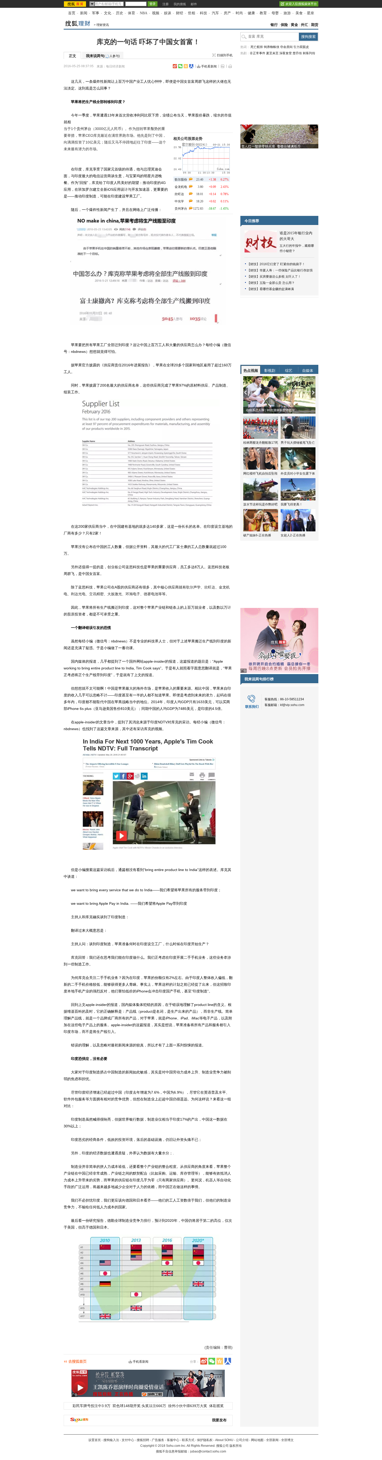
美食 (299, 13)
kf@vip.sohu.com (292, 705)
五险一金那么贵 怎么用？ (277, 283)
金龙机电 (181, 187)
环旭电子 (133, 594)
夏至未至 (272, 53)
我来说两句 (103, 56)
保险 (284, 25)
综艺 (288, 370)
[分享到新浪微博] (175, 66)
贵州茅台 (181, 208)
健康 (251, 13)
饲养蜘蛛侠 (271, 47)
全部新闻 (272, 1440)
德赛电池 (151, 594)
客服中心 (173, 1440)
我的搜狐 (180, 4)
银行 (274, 25)
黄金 (294, 25)
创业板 (112, 567)
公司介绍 (242, 1440)
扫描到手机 (225, 55)
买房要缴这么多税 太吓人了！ (280, 276)
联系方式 (188, 1440)
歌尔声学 (193, 587)
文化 (107, 13)
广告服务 (158, 1440)
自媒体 (307, 370)
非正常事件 (257, 53)
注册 (165, 4)
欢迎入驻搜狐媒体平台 (301, 4)
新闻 (83, 13)
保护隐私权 (205, 1440)
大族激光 (114, 594)
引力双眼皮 (301, 47)
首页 (71, 13)
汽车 (215, 13)
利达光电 (78, 594)
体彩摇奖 (216, 1406)
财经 (179, 13)
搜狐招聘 (143, 1440)
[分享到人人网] (191, 66)
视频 (155, 13)
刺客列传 (309, 53)
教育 (263, 13)
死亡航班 (257, 47)
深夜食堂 (285, 53)
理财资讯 (102, 25)
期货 (314, 25)
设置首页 (94, 1440)
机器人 (211, 1180)
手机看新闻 (209, 66)
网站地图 (257, 1440)
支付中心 (128, 1440)
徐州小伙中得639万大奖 (187, 1406)
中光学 (179, 201)
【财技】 (253, 264)
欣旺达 (179, 194)
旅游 (287, 13)
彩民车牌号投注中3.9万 (91, 1406)
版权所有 (235, 1446)
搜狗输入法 (111, 1440)
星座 (310, 13)
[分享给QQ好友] (186, 66)
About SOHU (224, 1440)
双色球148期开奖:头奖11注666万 (139, 1406)
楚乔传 (297, 53)
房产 (227, 13)
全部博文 (287, 1440)
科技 (203, 13)
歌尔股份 (181, 179)
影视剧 (269, 370)
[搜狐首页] (75, 4)
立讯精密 (96, 594)
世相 (191, 13)
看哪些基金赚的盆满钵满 (277, 289)
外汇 (304, 25)
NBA (143, 13)
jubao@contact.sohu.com (208, 1451)
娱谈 (167, 13)
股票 (71, 614)
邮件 (194, 4)
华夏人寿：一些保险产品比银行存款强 (286, 270)
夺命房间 (286, 47)
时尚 (239, 13)
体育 (131, 13)
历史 (119, 13)
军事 (95, 13)
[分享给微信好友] (211, 1361)
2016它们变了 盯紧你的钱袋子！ (282, 264)
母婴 (275, 13)
